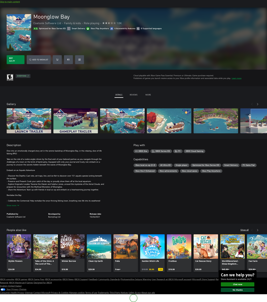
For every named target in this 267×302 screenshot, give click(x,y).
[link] (19, 253)
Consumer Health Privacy (12, 292)
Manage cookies (77, 292)
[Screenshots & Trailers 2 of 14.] (75, 120)
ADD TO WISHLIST (40, 59)
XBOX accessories (53, 279)
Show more (11, 205)
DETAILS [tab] (118, 94)
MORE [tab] (148, 94)
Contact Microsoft (41, 292)
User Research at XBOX (163, 279)
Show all (244, 229)
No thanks (238, 290)
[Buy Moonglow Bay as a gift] (68, 59)
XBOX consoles (7, 279)
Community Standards (109, 279)
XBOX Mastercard (17, 282)
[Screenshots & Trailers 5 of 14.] (216, 120)
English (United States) (11, 285)
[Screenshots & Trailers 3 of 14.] (122, 120)
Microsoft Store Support (203, 279)
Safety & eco (134, 292)
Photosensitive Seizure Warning (135, 279)
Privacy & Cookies (60, 292)
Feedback (93, 279)
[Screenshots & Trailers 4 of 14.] (169, 120)
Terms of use (91, 292)
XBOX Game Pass (36, 279)
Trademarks (103, 292)
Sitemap (29, 292)
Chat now (237, 284)
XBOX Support (81, 279)
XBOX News (68, 279)
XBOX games (21, 279)
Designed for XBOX (43, 282)
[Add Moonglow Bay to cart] (57, 59)
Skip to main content (10, 1)
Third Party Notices (119, 292)
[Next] (257, 104)
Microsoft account (182, 279)
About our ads (148, 292)
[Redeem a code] (79, 59)
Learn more (236, 78)
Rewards (4, 282)
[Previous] (252, 104)
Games (29, 282)
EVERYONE (21, 76)
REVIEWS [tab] (133, 94)
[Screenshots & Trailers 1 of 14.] (29, 120)
